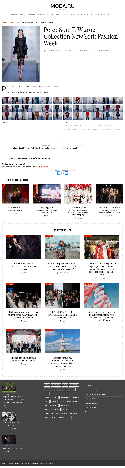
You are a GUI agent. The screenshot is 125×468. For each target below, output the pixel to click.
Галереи (31, 14)
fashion (54, 401)
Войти (58, 14)
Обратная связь (90, 407)
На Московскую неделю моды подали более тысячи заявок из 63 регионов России (23, 315)
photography (70, 389)
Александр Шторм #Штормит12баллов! (15, 208)
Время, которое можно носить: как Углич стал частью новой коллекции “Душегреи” (62, 266)
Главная (4, 22)
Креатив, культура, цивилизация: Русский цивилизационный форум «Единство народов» (62, 361)
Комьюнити (69, 14)
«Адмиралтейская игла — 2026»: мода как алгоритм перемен (23, 266)
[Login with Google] (62, 173)
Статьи (41, 14)
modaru (47, 385)
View (14, 194)
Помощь (87, 412)
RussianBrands (71, 393)
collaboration (72, 401)
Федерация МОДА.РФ (100, 14)
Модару (47, 397)
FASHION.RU (82, 14)
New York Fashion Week (73, 129)
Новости (13, 14)
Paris (68, 417)
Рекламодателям (90, 399)
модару (65, 385)
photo (47, 393)
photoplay (48, 389)
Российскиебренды (61, 413)
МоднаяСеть (74, 385)
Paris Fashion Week (51, 405)
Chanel (47, 417)
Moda (61, 393)
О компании (89, 385)
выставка (65, 409)
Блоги (22, 14)
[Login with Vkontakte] (66, 173)
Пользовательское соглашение (95, 394)
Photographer (58, 389)
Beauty (61, 417)
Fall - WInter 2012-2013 (74, 125)
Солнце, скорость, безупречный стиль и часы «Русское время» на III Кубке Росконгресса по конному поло (13, 399)
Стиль (50, 14)
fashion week (65, 405)
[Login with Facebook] (58, 173)
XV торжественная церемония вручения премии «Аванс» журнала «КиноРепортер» (78, 211)
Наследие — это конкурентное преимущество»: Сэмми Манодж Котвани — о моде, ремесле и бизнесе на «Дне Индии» (101, 269)
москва (54, 417)
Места (46, 401)
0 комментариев (103, 50)
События (54, 393)
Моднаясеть (75, 397)
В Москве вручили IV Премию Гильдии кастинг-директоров (47, 209)
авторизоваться (42, 167)
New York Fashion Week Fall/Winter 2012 (96, 129)
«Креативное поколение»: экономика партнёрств (23, 359)
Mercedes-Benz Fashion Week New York (97, 125)
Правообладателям (91, 403)
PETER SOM (116, 129)
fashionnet (56, 385)
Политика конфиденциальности (95, 390)
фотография (74, 413)
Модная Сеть (49, 413)
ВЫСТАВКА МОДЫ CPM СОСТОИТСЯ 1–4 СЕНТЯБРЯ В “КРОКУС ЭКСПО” (62, 315)
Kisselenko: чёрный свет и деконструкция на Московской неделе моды (109, 209)
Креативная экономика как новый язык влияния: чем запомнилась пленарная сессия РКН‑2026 (101, 316)
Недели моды (65, 397)
